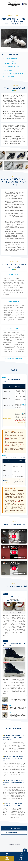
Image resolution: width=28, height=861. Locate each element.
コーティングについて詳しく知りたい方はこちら (14, 358)
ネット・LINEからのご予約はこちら (14, 828)
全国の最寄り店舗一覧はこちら (14, 832)
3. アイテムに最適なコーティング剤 (11, 66)
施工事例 (25, 851)
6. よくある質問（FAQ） (8, 76)
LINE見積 (7, 859)
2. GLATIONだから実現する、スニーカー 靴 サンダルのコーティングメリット (14, 62)
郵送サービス (7, 855)
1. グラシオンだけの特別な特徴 (10, 58)
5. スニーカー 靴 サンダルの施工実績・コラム (13, 73)
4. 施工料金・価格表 (7, 70)
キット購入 (21, 859)
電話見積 (21, 855)
